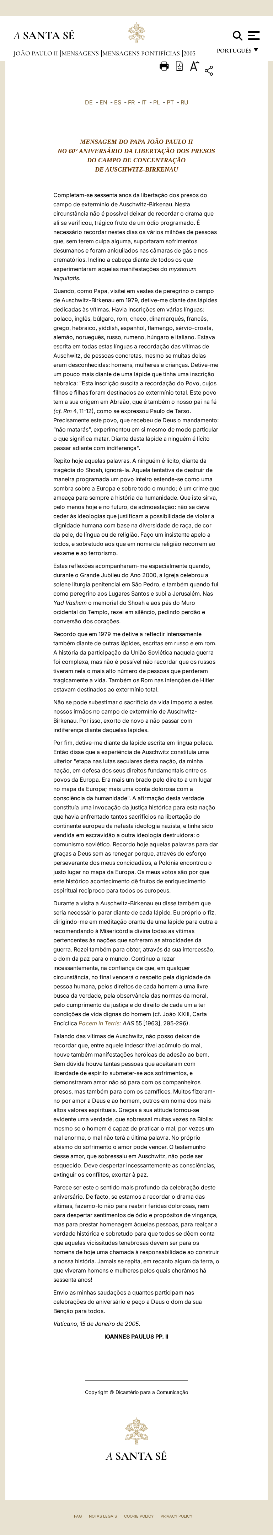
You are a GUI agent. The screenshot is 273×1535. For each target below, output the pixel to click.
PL (156, 102)
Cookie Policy (139, 1516)
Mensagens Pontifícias (141, 53)
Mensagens (80, 53)
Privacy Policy (176, 1516)
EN (103, 102)
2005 (189, 53)
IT (143, 102)
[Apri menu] (253, 35)
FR (131, 102)
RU (184, 102)
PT (170, 102)
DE (89, 102)
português (234, 52)
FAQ (78, 1516)
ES (117, 102)
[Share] (231, 72)
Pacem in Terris (99, 1023)
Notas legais (103, 1516)
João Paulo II (36, 53)
